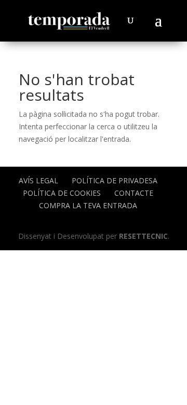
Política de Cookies (62, 193)
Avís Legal (38, 180)
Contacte (133, 193)
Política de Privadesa (114, 180)
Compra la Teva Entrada (88, 205)
